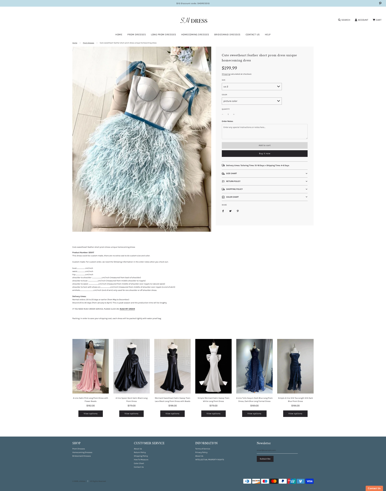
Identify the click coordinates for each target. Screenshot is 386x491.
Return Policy (140, 452)
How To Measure (141, 459)
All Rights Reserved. (98, 481)
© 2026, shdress (78, 481)
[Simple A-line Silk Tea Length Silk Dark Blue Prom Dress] (295, 366)
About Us (138, 449)
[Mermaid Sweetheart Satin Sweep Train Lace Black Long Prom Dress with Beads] (172, 366)
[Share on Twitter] (230, 211)
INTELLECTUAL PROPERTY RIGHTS (209, 459)
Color (224, 95)
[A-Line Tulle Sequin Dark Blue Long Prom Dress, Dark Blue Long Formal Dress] (254, 366)
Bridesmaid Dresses (227, 34)
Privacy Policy (201, 452)
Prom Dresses (88, 43)
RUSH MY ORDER (127, 309)
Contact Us (253, 34)
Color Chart (139, 463)
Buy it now (264, 153)
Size (223, 80)
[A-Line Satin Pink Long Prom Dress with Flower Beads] (90, 366)
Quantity (226, 109)
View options (91, 413)
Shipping (226, 74)
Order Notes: (227, 121)
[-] (222, 114)
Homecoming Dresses (195, 34)
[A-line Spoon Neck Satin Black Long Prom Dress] (131, 366)
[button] (265, 173)
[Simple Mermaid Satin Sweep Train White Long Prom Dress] (213, 366)
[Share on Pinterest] (237, 211)
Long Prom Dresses (163, 34)
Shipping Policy (141, 456)
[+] (234, 114)
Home (118, 34)
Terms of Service (202, 449)
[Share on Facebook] (223, 211)
